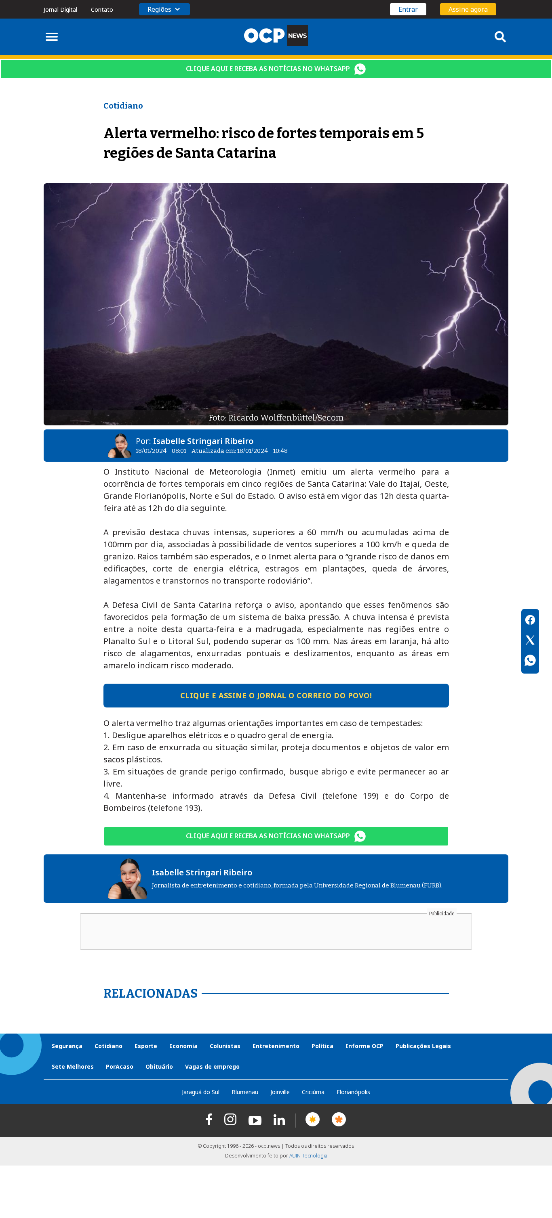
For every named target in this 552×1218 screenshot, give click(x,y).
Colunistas (225, 1046)
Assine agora (468, 9)
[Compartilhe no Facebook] (530, 621)
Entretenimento (276, 1046)
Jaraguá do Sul (200, 1092)
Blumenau (245, 1092)
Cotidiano (108, 1046)
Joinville (280, 1092)
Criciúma (313, 1092)
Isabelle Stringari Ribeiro (203, 440)
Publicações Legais (423, 1046)
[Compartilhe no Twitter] (530, 641)
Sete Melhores (73, 1066)
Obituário (159, 1066)
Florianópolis (353, 1092)
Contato (102, 9)
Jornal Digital (60, 9)
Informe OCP (364, 1046)
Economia (183, 1046)
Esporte (146, 1046)
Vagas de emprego (212, 1066)
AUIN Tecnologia (308, 1155)
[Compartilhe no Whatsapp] (530, 661)
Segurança (67, 1046)
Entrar (408, 9)
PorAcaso (119, 1066)
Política (322, 1046)
